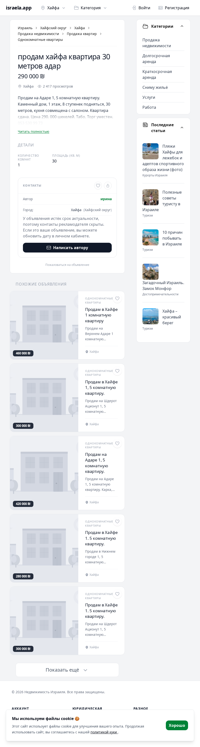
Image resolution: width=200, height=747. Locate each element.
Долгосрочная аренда (156, 58)
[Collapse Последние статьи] (182, 127)
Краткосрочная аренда (157, 74)
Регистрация (177, 7)
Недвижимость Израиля (44, 692)
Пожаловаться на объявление (67, 265)
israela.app (19, 7)
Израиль (25, 28)
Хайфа (53, 7)
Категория (91, 7)
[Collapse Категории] (182, 26)
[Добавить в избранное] (98, 185)
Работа (149, 107)
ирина (106, 199)
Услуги (148, 97)
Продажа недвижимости (38, 33)
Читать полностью (33, 131)
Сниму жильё (155, 87)
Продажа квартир (82, 33)
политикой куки (104, 732)
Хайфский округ (53, 28)
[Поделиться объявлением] (108, 185)
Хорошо (177, 725)
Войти (144, 7)
